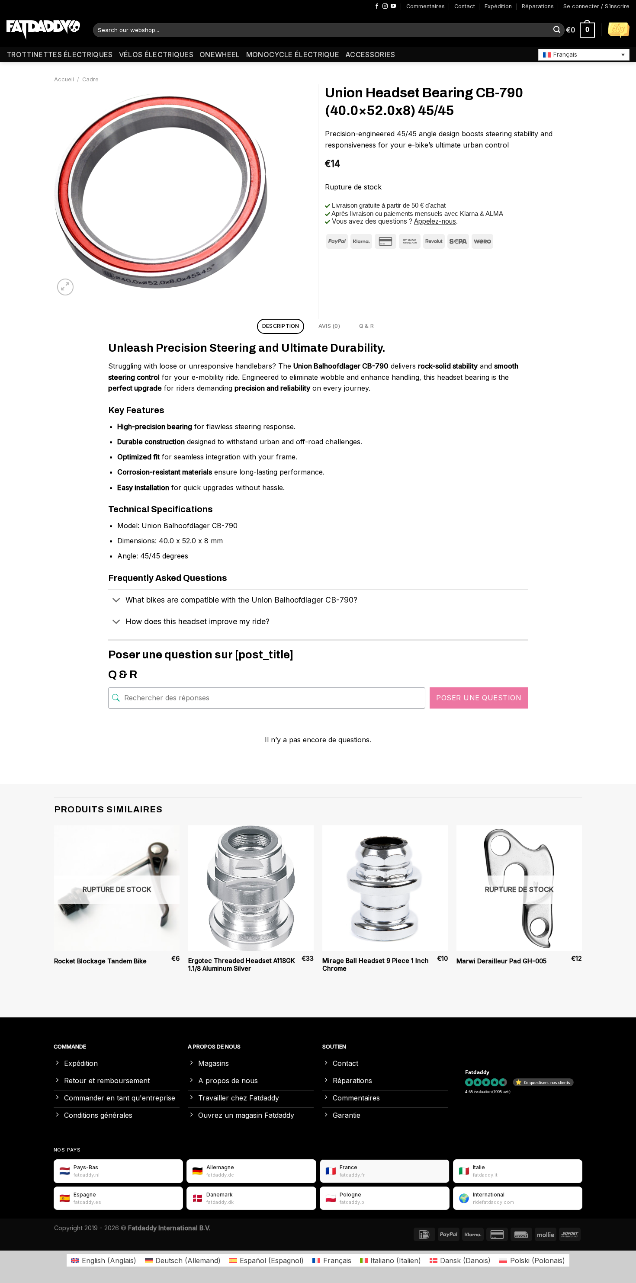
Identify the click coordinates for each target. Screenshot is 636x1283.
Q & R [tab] (366, 326)
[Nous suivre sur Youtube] (393, 6)
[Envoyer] (556, 30)
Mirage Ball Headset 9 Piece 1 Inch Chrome (375, 964)
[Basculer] (116, 601)
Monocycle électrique (292, 54)
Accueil (64, 79)
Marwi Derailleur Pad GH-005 (501, 961)
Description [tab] (280, 326)
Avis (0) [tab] (329, 326)
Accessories (370, 54)
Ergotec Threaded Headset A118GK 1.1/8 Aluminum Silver (241, 964)
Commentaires (425, 6)
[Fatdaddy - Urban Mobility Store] (43, 30)
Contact (464, 6)
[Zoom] (65, 287)
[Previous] (54, 907)
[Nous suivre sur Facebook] (376, 6)
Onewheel (219, 54)
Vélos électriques (156, 54)
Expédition (498, 6)
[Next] (581, 907)
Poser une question (478, 697)
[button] (584, 54)
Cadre (90, 79)
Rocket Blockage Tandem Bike (100, 961)
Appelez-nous (435, 221)
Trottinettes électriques (59, 54)
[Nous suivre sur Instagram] (385, 6)
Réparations (538, 6)
